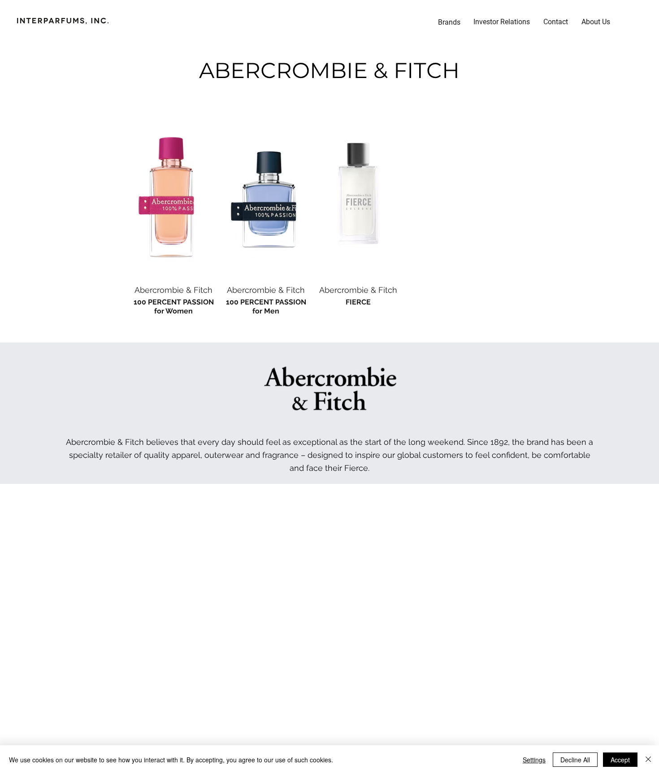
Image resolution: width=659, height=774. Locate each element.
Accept (620, 759)
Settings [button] (534, 759)
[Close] (648, 759)
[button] (502, 22)
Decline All (575, 759)
